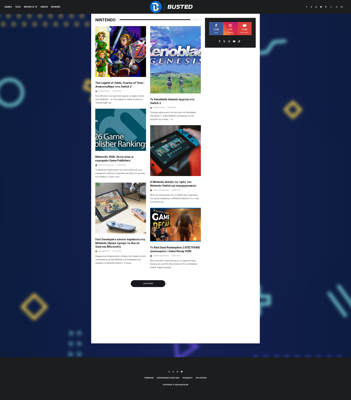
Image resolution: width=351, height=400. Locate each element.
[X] (311, 7)
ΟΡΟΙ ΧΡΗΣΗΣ (201, 378)
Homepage (149, 378)
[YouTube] (321, 7)
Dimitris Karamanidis (106, 165)
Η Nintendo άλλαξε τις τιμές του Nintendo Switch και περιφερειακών (173, 183)
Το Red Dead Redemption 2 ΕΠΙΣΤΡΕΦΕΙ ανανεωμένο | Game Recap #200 (175, 249)
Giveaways (187, 378)
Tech (18, 7)
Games (8, 7)
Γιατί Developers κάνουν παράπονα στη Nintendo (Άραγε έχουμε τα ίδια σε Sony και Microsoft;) (120, 243)
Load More (148, 283)
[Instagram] (316, 7)
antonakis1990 (104, 251)
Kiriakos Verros (104, 91)
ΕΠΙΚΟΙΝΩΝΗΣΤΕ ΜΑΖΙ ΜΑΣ (168, 378)
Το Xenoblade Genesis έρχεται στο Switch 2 (172, 101)
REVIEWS (55, 7)
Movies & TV (30, 7)
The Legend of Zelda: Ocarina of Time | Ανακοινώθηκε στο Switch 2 (119, 84)
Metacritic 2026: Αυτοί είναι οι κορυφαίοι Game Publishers (114, 158)
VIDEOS (44, 7)
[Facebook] (307, 7)
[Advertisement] (175, 318)
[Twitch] (325, 7)
